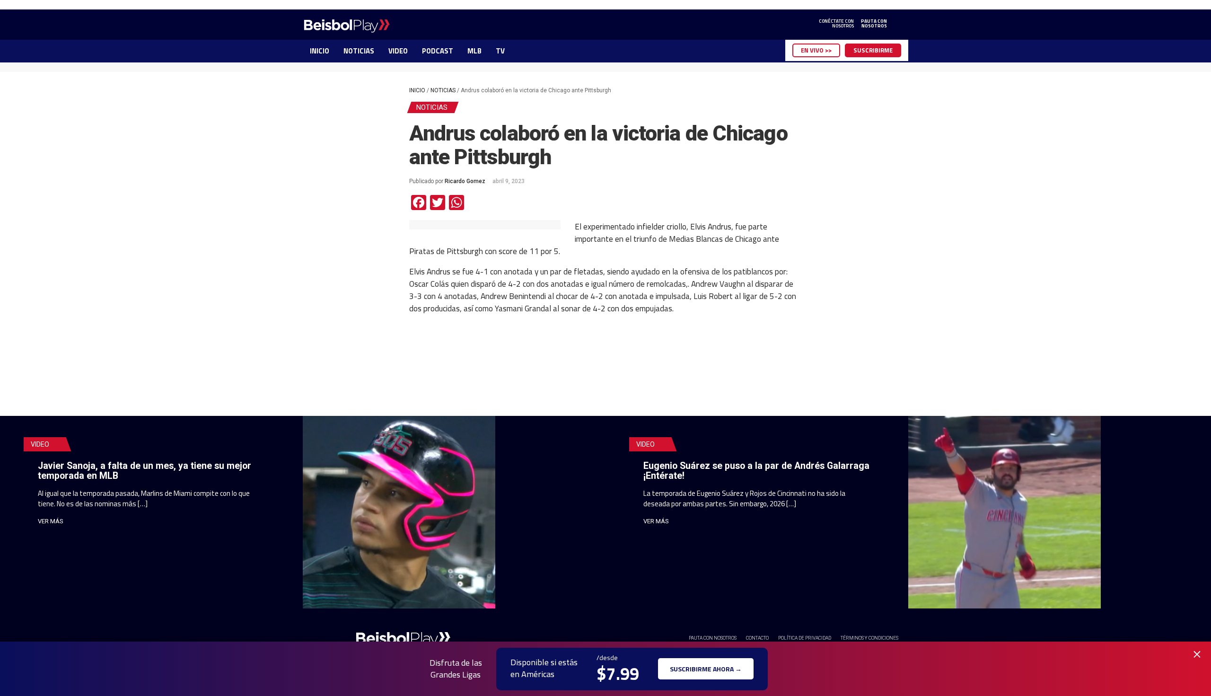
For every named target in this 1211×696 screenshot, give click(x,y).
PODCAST (437, 50)
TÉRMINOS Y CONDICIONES (869, 638)
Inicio (417, 90)
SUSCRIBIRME (873, 50)
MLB (474, 50)
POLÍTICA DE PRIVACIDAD (804, 638)
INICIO (319, 50)
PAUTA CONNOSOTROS (874, 23)
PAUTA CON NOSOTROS (713, 638)
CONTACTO (757, 638)
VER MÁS (50, 521)
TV (500, 50)
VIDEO (398, 50)
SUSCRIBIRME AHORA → (706, 669)
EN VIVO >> (816, 50)
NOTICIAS (358, 50)
